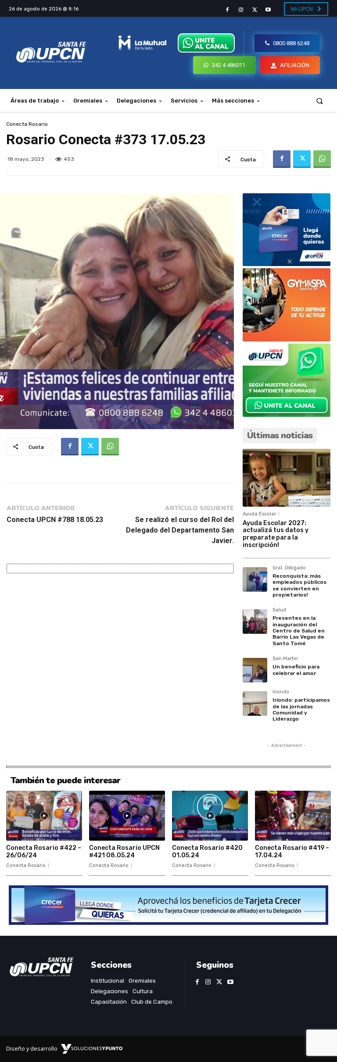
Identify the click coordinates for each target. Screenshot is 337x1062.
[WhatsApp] (322, 159)
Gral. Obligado (289, 568)
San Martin (285, 658)
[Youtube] (268, 10)
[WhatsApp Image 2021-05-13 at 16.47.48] (286, 339)
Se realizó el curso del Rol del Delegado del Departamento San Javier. (180, 530)
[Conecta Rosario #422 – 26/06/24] (44, 816)
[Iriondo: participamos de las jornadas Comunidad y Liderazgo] (255, 703)
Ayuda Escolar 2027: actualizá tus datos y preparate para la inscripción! (275, 534)
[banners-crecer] (286, 263)
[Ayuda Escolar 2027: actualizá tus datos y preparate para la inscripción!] (286, 478)
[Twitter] (255, 10)
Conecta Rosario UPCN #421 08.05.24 (124, 851)
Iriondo (280, 692)
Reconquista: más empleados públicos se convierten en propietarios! (299, 585)
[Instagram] (240, 10)
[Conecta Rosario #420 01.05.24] (210, 816)
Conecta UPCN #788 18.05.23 (55, 519)
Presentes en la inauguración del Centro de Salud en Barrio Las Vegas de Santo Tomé (298, 630)
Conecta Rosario (27, 124)
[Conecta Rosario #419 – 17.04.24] (293, 816)
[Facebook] (227, 10)
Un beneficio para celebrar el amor (295, 670)
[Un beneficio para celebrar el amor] (255, 670)
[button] (319, 100)
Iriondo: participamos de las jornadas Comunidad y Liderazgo (301, 709)
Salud (279, 610)
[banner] (286, 414)
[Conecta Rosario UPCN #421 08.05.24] (127, 816)
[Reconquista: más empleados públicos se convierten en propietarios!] (255, 579)
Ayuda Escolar (259, 513)
